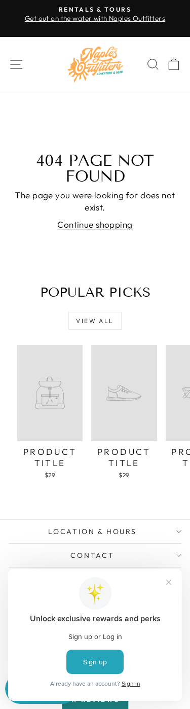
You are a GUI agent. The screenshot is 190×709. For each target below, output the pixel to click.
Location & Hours (92, 531)
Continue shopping (94, 224)
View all (94, 321)
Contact (92, 555)
